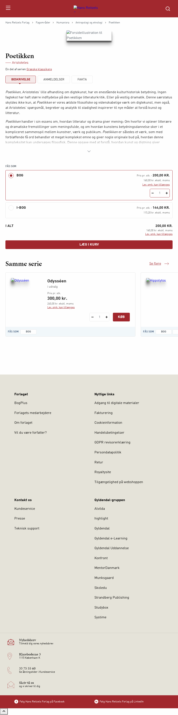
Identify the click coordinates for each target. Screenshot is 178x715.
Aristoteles (20, 63)
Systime (100, 617)
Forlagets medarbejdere (32, 413)
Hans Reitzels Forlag (17, 22)
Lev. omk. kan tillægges (156, 185)
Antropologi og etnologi (89, 22)
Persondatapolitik (107, 452)
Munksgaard (104, 578)
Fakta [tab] (82, 79)
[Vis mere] (89, 151)
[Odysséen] (25, 299)
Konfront (101, 558)
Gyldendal (102, 528)
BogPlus (20, 403)
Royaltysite (102, 472)
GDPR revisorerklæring (112, 442)
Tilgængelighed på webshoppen (118, 482)
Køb (121, 317)
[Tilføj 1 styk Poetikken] (167, 193)
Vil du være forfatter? (30, 433)
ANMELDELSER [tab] (53, 79)
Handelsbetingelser (109, 433)
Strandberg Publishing (111, 597)
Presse (19, 518)
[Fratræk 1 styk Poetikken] (152, 193)
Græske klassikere (39, 69)
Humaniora (62, 22)
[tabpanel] (89, 122)
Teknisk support (26, 528)
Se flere (159, 264)
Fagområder (43, 22)
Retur (98, 462)
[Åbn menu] (7, 8)
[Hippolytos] (161, 299)
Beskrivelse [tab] (20, 79)
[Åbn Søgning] (168, 8)
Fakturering (103, 413)
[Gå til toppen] (4, 711)
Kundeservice (24, 509)
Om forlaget (23, 423)
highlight (101, 518)
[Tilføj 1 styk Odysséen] (106, 317)
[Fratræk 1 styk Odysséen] (92, 317)
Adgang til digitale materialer (116, 403)
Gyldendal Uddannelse (111, 548)
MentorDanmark (107, 568)
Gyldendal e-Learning (110, 538)
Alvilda (99, 509)
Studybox (101, 607)
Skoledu (100, 588)
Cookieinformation (108, 423)
